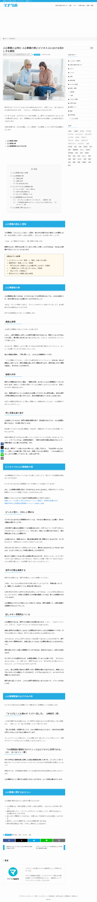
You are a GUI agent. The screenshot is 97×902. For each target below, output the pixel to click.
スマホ (77, 137)
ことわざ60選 (74, 118)
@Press (74, 896)
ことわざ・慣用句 (75, 61)
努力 (91, 146)
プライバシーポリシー (26, 896)
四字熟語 (72, 115)
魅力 (69, 165)
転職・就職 (73, 88)
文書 (71, 76)
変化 (76, 153)
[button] (9, 840)
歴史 (89, 156)
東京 (79, 156)
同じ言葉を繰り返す (22, 183)
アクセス (88, 131)
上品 (87, 143)
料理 (69, 156)
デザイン (83, 137)
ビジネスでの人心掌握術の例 (23, 186)
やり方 (82, 131)
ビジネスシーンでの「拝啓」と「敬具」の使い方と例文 (28, 260)
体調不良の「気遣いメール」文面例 (21, 263)
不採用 (70, 146)
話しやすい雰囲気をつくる (24, 194)
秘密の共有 (19, 181)
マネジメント (72, 143)
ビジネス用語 (74, 84)
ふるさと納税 (74, 99)
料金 (74, 156)
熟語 (74, 159)
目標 (85, 159)
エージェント (79, 134)
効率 (69, 149)
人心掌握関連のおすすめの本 (23, 197)
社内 (20, 835)
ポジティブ (84, 140)
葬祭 (74, 162)
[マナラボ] (10, 5)
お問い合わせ (59, 896)
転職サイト (73, 107)
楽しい (84, 156)
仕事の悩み (37, 54)
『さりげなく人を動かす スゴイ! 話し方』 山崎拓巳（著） (34, 200)
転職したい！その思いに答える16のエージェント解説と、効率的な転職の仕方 (31, 500)
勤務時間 (75, 149)
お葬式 (76, 131)
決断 (69, 159)
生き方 (79, 159)
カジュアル (88, 134)
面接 (71, 95)
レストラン (81, 143)
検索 (91, 48)
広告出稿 (51, 896)
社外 (30, 835)
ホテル (77, 140)
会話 (75, 146)
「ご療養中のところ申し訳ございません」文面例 (25, 268)
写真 (80, 146)
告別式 (88, 149)
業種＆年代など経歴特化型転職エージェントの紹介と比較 (24, 503)
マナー (72, 68)
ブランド (70, 140)
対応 (16, 835)
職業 (71, 111)
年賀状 (87, 153)
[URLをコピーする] (59, 840)
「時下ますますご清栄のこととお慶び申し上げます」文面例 (29, 265)
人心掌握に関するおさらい (22, 207)
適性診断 (72, 80)
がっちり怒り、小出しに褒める (25, 189)
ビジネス (25, 835)
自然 (69, 162)
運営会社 (67, 896)
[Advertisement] (48, 23)
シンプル (70, 137)
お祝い (70, 131)
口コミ (82, 149)
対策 (81, 153)
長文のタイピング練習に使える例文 (21, 273)
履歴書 (72, 92)
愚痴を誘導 (19, 178)
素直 (89, 159)
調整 (79, 162)
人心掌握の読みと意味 (20, 173)
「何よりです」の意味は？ (18, 271)
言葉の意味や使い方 (76, 65)
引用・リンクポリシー (41, 896)
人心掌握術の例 (18, 176)
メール (72, 72)
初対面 (85, 146)
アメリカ (70, 134)
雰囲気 (84, 162)
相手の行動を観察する (23, 191)
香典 (89, 162)
